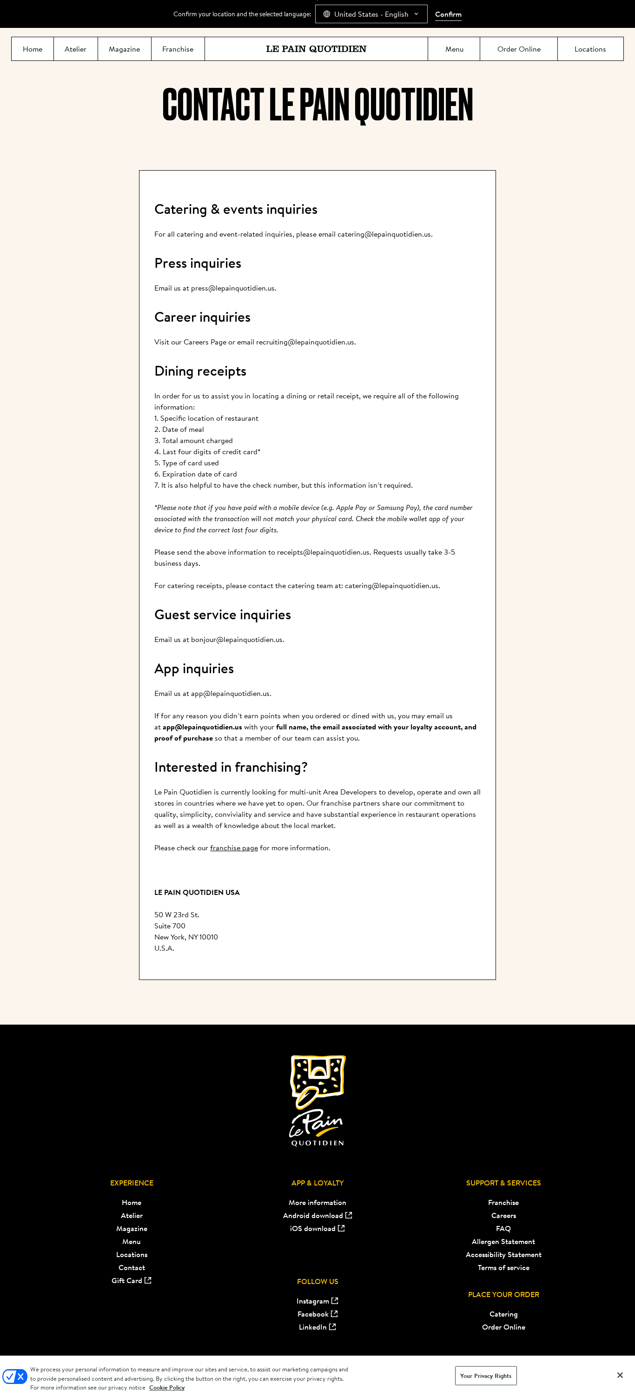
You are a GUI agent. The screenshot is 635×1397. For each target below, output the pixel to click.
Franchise (503, 1202)
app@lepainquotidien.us (230, 693)
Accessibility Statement (504, 1254)
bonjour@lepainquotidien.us (237, 639)
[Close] (620, 1375)
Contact (132, 1267)
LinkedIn (313, 1326)
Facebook (313, 1313)
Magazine (131, 1228)
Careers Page (206, 341)
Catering (503, 1313)
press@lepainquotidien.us (233, 287)
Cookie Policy (167, 1387)
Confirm (448, 14)
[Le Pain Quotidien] (316, 48)
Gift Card (127, 1280)
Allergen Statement (503, 1241)
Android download (313, 1215)
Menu (131, 1241)
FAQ (503, 1228)
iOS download (313, 1228)
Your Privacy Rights (485, 1375)
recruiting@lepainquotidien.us (305, 341)
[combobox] (371, 14)
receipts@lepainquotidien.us (323, 551)
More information (317, 1202)
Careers (503, 1215)
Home (131, 1202)
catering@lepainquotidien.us (384, 233)
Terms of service (503, 1267)
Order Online (503, 1326)
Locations (131, 1254)
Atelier (132, 1215)
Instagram (313, 1300)
